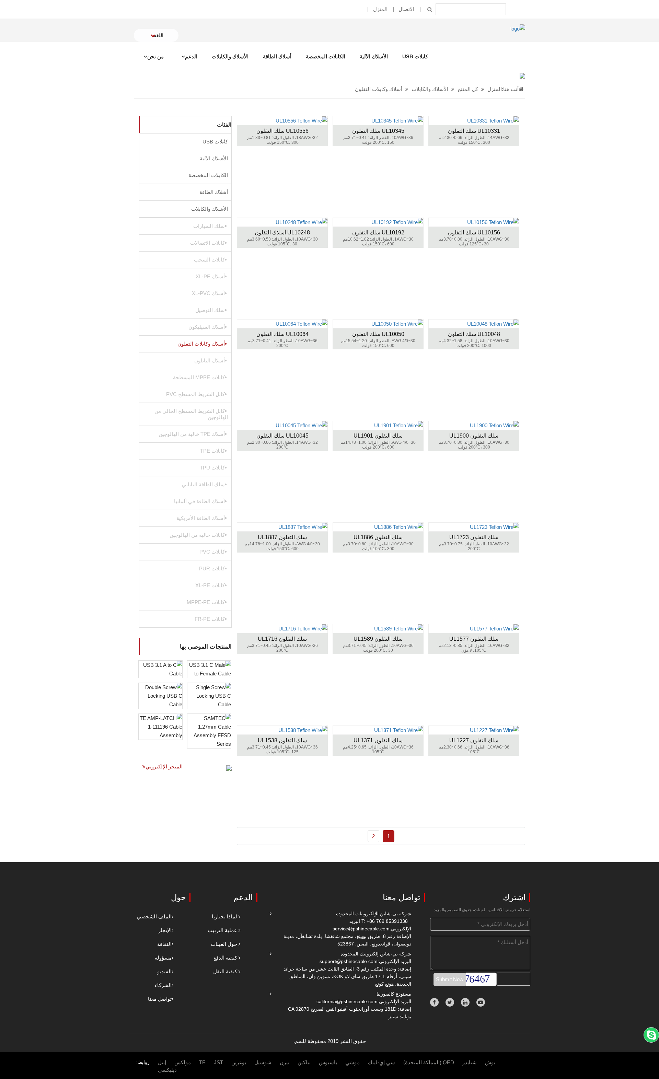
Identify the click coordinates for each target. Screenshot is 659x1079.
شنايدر (469, 1062)
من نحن (155, 56)
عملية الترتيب (222, 930)
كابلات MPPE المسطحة (199, 377)
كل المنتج (468, 89)
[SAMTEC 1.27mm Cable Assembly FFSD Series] (209, 730)
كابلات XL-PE (210, 585)
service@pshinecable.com (361, 928)
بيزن (284, 1062)
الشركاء (163, 985)
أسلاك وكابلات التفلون (378, 89)
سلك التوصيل (210, 310)
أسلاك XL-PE (210, 276)
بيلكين (304, 1062)
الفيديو (164, 971)
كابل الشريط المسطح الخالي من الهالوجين (191, 414)
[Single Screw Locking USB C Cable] (209, 695)
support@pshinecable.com (349, 961)
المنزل (380, 9)
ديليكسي (167, 1070)
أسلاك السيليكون (206, 327)
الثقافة (164, 944)
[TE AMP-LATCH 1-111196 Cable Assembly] (160, 726)
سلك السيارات (209, 226)
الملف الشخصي (154, 916)
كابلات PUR (212, 568)
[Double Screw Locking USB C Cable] (160, 695)
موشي (352, 1062)
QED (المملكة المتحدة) (428, 1062)
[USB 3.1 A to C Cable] (160, 669)
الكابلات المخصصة (325, 56)
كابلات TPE (212, 451)
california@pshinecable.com (347, 1001)
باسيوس (328, 1062)
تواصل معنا (160, 999)
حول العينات (224, 944)
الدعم (191, 56)
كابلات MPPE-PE (206, 602)
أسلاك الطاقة (277, 56)
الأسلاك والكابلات (230, 56)
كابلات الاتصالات (207, 243)
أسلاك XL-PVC (208, 293)
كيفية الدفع (225, 958)
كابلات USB (415, 56)
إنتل (162, 1062)
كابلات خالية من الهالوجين (197, 535)
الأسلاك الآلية (374, 56)
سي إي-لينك (381, 1062)
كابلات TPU (212, 468)
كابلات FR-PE (210, 619)
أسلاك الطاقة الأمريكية (200, 518)
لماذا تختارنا (224, 916)
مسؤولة (163, 958)
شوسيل (262, 1062)
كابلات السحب (209, 260)
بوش (490, 1062)
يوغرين (238, 1062)
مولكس (182, 1062)
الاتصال (406, 9)
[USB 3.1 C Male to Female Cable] (209, 669)
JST (218, 1062)
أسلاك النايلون (209, 360)
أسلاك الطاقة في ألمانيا (199, 501)
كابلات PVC (212, 552)
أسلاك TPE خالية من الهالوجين (192, 434)
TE (202, 1062)
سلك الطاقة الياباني (203, 484)
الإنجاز (165, 930)
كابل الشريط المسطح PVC (195, 394)
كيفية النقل (225, 971)
